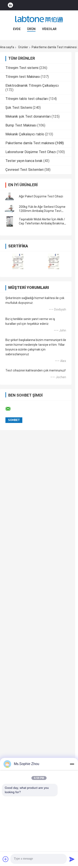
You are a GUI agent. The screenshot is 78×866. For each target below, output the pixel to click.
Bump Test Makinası (20, 125)
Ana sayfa (7, 47)
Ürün (31, 29)
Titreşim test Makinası (22, 77)
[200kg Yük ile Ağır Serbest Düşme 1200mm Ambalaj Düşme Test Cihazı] (10, 209)
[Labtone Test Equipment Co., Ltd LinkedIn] (10, 5)
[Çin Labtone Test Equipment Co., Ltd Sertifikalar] (18, 261)
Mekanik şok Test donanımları (28, 116)
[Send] (71, 859)
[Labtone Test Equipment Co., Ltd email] (10, 409)
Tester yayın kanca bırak (23, 161)
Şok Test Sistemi (18, 108)
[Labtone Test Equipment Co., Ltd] (39, 19)
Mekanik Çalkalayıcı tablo (24, 134)
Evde (17, 29)
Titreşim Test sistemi (21, 68)
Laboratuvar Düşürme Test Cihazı (30, 152)
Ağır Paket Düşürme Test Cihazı (41, 196)
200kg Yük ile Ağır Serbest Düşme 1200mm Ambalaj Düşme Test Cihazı (42, 211)
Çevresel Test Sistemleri (24, 170)
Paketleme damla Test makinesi (29, 143)
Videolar (49, 29)
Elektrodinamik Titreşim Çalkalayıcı (32, 85)
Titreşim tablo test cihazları (26, 99)
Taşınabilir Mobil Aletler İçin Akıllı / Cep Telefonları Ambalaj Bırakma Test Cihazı (42, 223)
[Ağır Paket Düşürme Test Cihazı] (10, 196)
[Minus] (72, 764)
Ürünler (23, 47)
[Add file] (6, 859)
